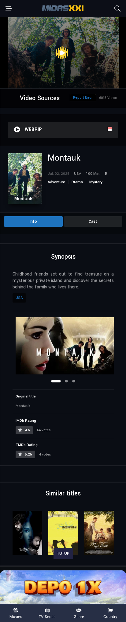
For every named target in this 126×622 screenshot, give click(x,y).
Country (110, 616)
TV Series (47, 616)
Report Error (83, 97)
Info (33, 221)
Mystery (95, 182)
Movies (15, 616)
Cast (93, 221)
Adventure (56, 182)
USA (19, 297)
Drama (77, 182)
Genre (79, 616)
